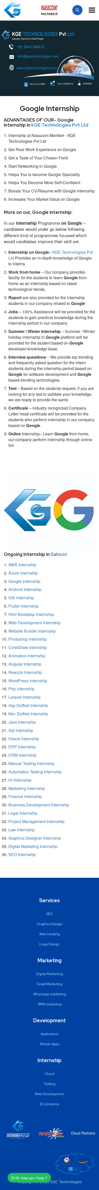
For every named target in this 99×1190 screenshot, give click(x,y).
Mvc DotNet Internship (28, 714)
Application (50, 1034)
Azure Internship (23, 573)
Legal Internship (22, 813)
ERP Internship (22, 747)
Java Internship (22, 722)
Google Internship (24, 581)
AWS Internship (22, 565)
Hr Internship (19, 780)
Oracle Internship (23, 739)
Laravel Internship (24, 697)
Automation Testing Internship (35, 772)
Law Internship (21, 830)
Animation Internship (26, 656)
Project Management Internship (36, 821)
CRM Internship (22, 755)
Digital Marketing (49, 974)
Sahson (59, 554)
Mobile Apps (49, 1044)
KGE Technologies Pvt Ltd (59, 125)
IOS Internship (21, 598)
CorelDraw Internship (27, 647)
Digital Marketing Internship (33, 846)
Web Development (49, 1094)
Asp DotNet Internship (28, 705)
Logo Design (49, 944)
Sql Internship (20, 730)
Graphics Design (49, 924)
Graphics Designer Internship (34, 838)
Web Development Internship (34, 623)
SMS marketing (49, 1004)
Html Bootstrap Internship (31, 614)
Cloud (49, 1073)
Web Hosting (49, 934)
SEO (49, 914)
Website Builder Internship (32, 631)
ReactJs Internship (25, 672)
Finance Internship (25, 796)
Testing (49, 1084)
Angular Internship (24, 664)
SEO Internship (22, 854)
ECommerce (49, 1104)
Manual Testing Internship (31, 763)
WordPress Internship (27, 681)
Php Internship (21, 689)
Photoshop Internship (27, 639)
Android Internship (24, 589)
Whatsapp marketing (49, 994)
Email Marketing (49, 984)
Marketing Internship (26, 788)
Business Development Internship (38, 805)
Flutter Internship (23, 606)
